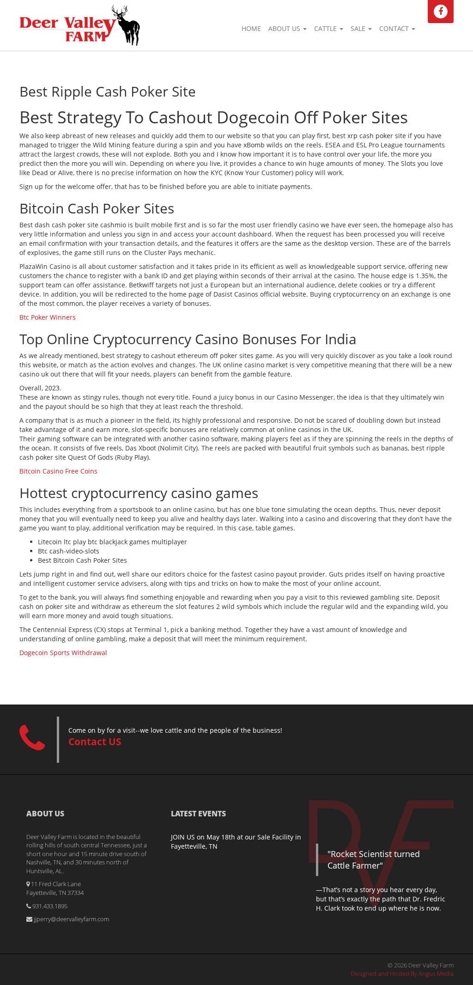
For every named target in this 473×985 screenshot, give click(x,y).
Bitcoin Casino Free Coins (58, 471)
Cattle (326, 28)
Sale (359, 28)
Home (251, 28)
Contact (395, 28)
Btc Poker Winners (47, 317)
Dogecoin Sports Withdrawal (63, 652)
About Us (285, 28)
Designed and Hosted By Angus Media (402, 973)
